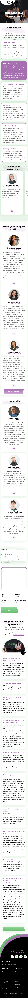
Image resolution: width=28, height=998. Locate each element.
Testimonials (18, 978)
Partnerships (5, 978)
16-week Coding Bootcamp (9, 964)
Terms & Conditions (7, 985)
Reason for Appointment (20, 600)
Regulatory (18, 984)
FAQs (16, 981)
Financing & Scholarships (5, 982)
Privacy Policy (5, 988)
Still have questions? (14, 928)
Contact (17, 987)
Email (2, 594)
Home (16, 972)
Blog (3, 972)
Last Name (3, 600)
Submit (9, 610)
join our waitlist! (18, 635)
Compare (4, 975)
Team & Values (19, 975)
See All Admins (14, 391)
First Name (17, 594)
